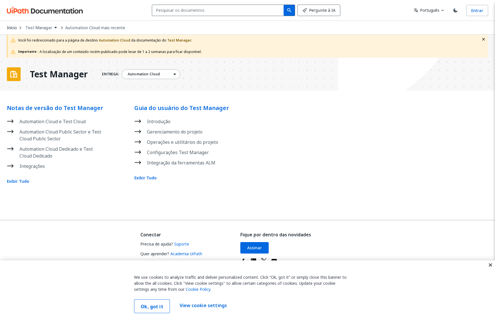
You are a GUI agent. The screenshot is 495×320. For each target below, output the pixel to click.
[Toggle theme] (455, 10)
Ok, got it (152, 306)
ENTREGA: (110, 74)
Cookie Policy (198, 289)
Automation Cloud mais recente (95, 28)
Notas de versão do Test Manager (55, 108)
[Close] (490, 265)
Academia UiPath (186, 254)
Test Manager (59, 74)
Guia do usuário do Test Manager (181, 108)
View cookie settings (203, 305)
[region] (247, 290)
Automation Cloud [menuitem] (144, 74)
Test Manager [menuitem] (38, 27)
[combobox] (219, 10)
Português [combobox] (426, 10)
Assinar (254, 248)
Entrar (477, 10)
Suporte (181, 244)
